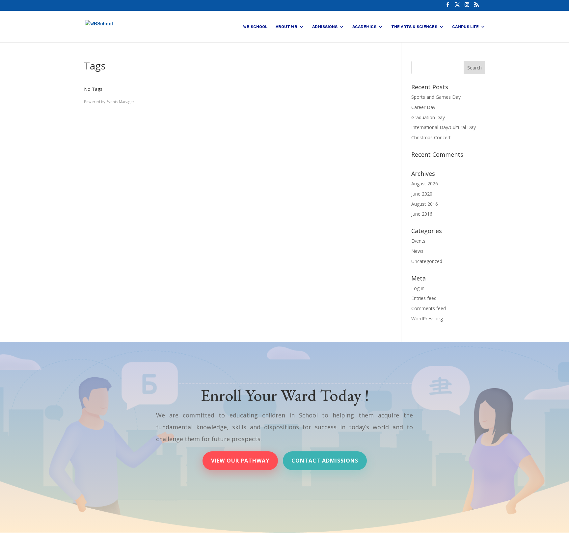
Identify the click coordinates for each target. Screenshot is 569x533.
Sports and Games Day (436, 97)
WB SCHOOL (255, 26)
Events (418, 241)
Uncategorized (426, 261)
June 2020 (421, 194)
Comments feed (428, 308)
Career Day (423, 107)
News (417, 251)
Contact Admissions (324, 460)
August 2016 (424, 204)
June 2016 (421, 214)
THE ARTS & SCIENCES (414, 26)
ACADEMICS (364, 26)
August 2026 (424, 183)
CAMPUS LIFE (465, 26)
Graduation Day (428, 117)
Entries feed (424, 298)
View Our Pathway (240, 460)
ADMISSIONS (325, 26)
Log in (417, 288)
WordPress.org (427, 318)
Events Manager (120, 101)
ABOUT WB (286, 26)
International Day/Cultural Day (443, 127)
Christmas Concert (431, 137)
